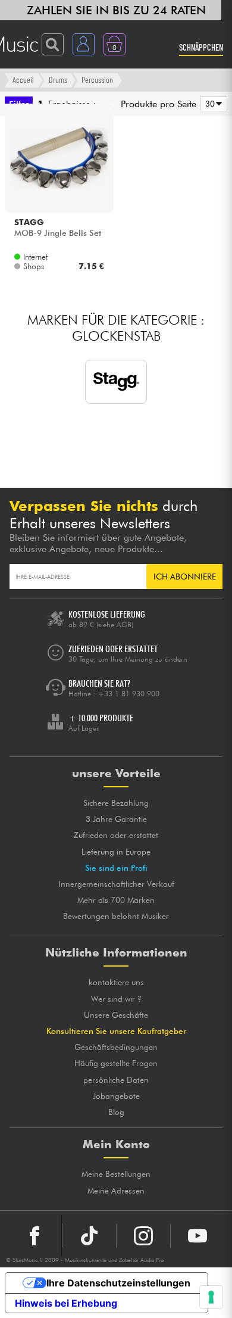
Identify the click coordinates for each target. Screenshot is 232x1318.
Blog (116, 1112)
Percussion (97, 79)
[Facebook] (35, 1236)
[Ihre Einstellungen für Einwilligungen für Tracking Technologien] (211, 1297)
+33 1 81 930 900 (128, 693)
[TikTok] (89, 1236)
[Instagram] (143, 1236)
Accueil (23, 79)
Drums (58, 79)
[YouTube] (197, 1236)
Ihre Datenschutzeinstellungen (118, 1283)
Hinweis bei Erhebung (66, 1303)
